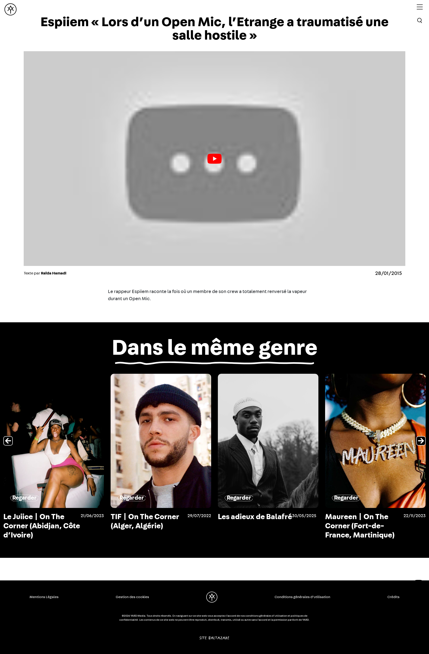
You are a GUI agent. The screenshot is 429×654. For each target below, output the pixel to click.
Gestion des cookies (132, 597)
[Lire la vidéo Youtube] (214, 158)
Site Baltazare (214, 636)
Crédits (393, 597)
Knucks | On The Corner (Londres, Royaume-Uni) (355, 526)
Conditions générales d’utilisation (302, 597)
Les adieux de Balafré (148, 517)
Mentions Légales (44, 597)
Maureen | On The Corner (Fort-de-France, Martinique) (252, 526)
